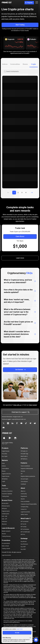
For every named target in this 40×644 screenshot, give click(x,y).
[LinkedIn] (12, 423)
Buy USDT (23, 546)
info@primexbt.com (18, 416)
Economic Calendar (7, 493)
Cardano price (5, 513)
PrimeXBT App (24, 453)
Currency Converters (7, 491)
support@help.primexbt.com (19, 419)
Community (24, 493)
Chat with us (17, 405)
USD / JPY (4, 519)
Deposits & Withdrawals (27, 468)
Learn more (20, 258)
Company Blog (24, 506)
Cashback (23, 484)
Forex (3, 463)
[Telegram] (30, 423)
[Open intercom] (36, 640)
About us (23, 491)
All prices (4, 524)
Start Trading (20, 25)
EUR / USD (4, 516)
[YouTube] (21, 423)
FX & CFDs (4, 453)
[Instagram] (8, 423)
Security (23, 471)
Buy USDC (23, 549)
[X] (3, 423)
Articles (4, 533)
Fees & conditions (25, 466)
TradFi (3, 481)
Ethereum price (6, 506)
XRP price (4, 508)
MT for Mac (24, 526)
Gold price (4, 521)
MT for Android (24, 521)
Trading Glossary (6, 536)
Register (30, 2)
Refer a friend (5, 546)
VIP (21, 473)
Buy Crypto (4, 456)
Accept (17, 632)
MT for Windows (25, 529)
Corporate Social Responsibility (29, 504)
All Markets (5, 479)
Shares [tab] (25, 64)
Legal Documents (25, 512)
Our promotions (6, 543)
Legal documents (6, 555)
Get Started (19, 369)
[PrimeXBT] (6, 3)
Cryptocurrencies (6, 473)
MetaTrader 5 (24, 456)
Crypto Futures (5, 451)
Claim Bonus (20, 236)
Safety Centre (24, 514)
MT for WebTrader (25, 532)
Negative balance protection (28, 476)
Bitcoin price (5, 503)
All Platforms (24, 459)
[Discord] (3, 427)
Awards (23, 499)
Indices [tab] (5, 64)
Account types (24, 479)
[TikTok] (26, 423)
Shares (3, 471)
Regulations (24, 496)
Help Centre (33, 405)
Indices (4, 466)
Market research (6, 531)
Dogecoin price (6, 511)
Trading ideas (5, 496)
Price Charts (5, 488)
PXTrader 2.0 (24, 451)
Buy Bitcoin (24, 541)
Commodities (5, 468)
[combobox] (22, 71)
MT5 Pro (23, 534)
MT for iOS (23, 524)
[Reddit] (34, 423)
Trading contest (6, 548)
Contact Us (24, 509)
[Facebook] (17, 423)
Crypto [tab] (33, 64)
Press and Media (25, 501)
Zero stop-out (24, 481)
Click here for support (19, 412)
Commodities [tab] (15, 64)
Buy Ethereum (24, 544)
